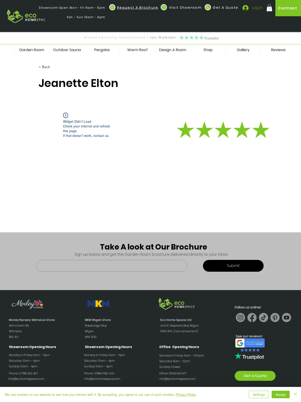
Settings (259, 394)
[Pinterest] (275, 317)
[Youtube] (286, 317)
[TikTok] (263, 317)
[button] (112, 7)
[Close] (295, 394)
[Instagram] (240, 317)
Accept (281, 394)
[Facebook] (252, 317)
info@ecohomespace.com (26, 379)
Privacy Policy (186, 394)
